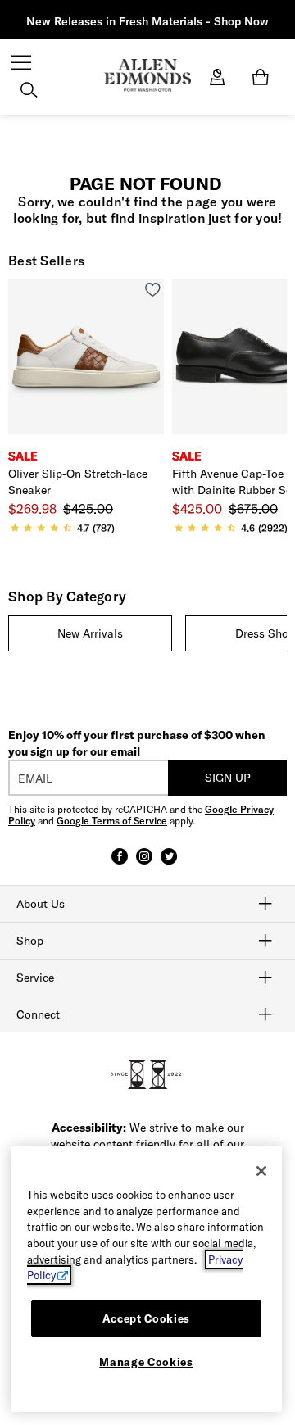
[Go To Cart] (263, 77)
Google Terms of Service (112, 821)
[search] (29, 91)
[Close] (261, 1171)
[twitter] (169, 863)
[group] (90, 633)
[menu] (21, 64)
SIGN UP (228, 777)
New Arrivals (90, 633)
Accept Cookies (146, 1318)
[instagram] (144, 863)
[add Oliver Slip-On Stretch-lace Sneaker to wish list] (153, 290)
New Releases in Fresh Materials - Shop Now (147, 21)
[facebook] (120, 863)
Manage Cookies (146, 1361)
